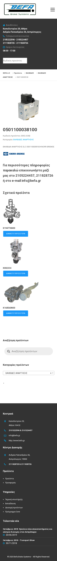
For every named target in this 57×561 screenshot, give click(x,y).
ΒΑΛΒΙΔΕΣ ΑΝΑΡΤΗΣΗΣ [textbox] (27, 373)
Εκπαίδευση (10, 503)
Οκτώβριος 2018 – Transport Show (19, 540)
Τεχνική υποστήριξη (14, 499)
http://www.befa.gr (17, 440)
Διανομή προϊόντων (14, 507)
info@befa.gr (14, 435)
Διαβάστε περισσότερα (15, 234)
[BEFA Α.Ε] (20, 5)
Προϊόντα (9, 478)
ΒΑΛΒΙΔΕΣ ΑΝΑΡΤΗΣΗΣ (23, 139)
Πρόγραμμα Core (12, 512)
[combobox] (28, 373)
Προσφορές (10, 483)
